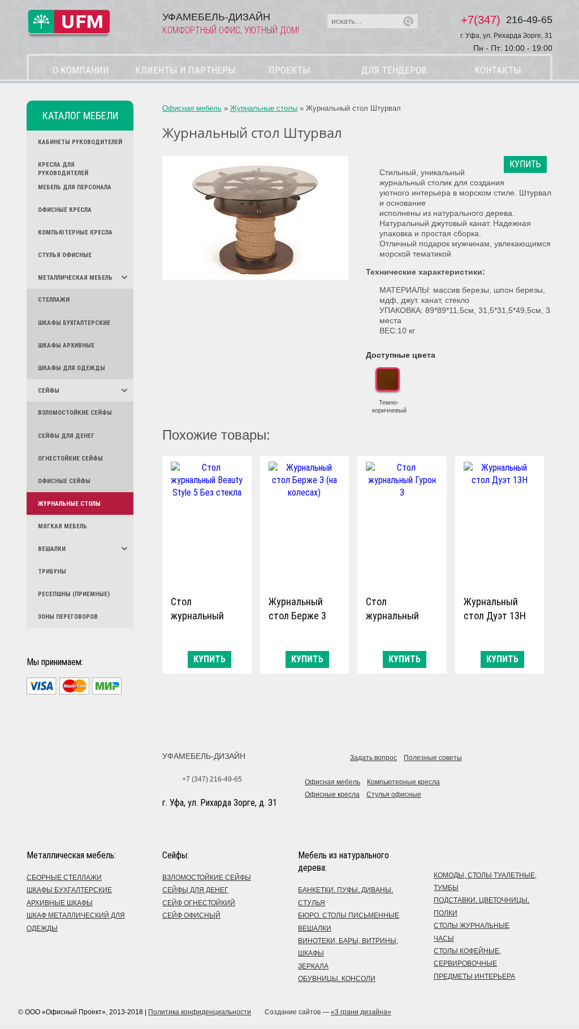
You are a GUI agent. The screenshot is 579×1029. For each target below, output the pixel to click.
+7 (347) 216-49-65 (212, 779)
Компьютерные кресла (75, 232)
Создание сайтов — (328, 1012)
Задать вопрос (373, 758)
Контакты (497, 70)
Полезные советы (433, 758)
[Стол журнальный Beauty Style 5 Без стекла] (207, 523)
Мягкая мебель (62, 526)
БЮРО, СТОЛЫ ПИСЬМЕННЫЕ (348, 915)
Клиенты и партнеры (185, 70)
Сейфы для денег (66, 436)
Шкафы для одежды (71, 368)
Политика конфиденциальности (199, 1012)
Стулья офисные (65, 255)
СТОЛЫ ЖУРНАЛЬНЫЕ (471, 926)
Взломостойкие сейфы (75, 412)
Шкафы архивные (66, 345)
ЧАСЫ (444, 939)
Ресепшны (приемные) (74, 594)
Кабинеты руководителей (80, 142)
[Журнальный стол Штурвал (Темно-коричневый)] (255, 218)
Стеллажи (54, 299)
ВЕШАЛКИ (314, 928)
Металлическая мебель (75, 277)
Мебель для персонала (74, 187)
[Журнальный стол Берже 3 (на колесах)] (305, 523)
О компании (81, 70)
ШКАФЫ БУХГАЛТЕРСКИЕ (69, 890)
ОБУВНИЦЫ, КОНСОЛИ (336, 979)
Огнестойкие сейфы (70, 458)
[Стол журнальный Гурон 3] (402, 523)
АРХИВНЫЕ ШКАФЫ (60, 903)
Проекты (289, 70)
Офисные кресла (65, 210)
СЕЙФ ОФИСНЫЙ (191, 915)
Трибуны (52, 571)
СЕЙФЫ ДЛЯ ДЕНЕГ (195, 890)
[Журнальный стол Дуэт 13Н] (500, 523)
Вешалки (52, 549)
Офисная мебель (192, 108)
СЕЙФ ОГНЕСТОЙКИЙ (198, 903)
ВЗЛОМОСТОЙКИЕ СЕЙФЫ (206, 878)
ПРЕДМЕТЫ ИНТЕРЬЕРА (474, 976)
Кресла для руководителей (63, 168)
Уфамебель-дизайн (203, 756)
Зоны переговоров (68, 616)
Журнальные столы (69, 503)
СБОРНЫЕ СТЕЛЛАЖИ (64, 878)
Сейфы (48, 390)
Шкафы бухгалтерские (74, 323)
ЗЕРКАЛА (313, 966)
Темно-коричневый (389, 406)
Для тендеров (393, 70)
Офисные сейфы (64, 481)
